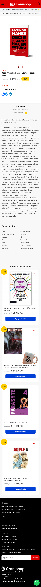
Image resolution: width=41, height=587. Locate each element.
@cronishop (12, 536)
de (9, 529)
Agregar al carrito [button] (20, 319)
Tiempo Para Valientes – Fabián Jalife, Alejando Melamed (20, 309)
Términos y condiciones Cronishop (13, 509)
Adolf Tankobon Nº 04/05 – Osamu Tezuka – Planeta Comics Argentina (19, 479)
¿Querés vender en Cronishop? (11, 512)
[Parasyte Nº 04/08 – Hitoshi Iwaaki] (20, 403)
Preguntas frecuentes (8, 526)
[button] (36, 21)
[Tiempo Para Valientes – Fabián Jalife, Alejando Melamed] (20, 288)
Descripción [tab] (20, 107)
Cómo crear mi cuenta (8, 520)
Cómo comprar (6, 523)
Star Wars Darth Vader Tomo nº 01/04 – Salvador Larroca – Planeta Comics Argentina (20, 366)
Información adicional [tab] (20, 110)
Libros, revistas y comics (12, 13)
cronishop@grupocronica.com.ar (12, 506)
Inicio (2, 13)
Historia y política (25, 13)
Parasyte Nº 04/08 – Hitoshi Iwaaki (15, 423)
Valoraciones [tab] (20, 113)
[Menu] (2, 4)
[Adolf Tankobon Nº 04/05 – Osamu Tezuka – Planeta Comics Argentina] (20, 458)
